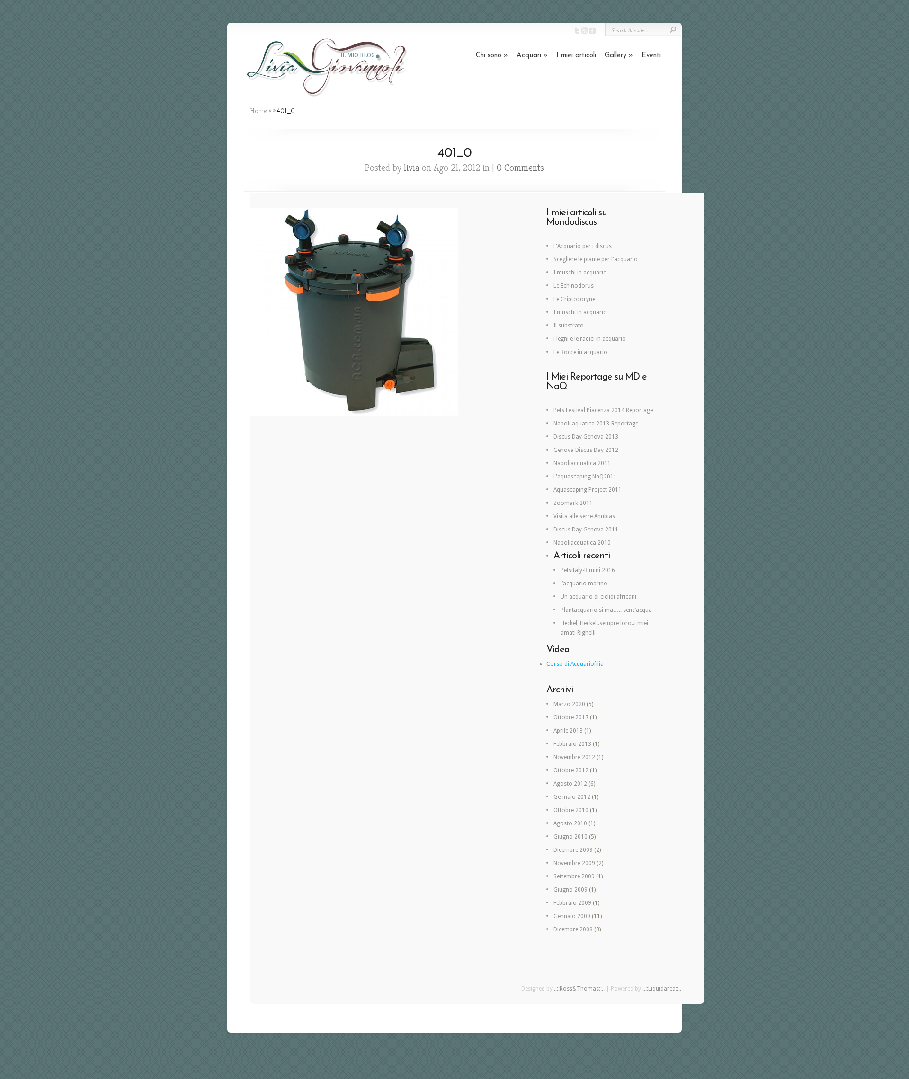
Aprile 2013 (568, 730)
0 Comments (520, 168)
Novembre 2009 (574, 863)
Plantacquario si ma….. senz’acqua (606, 610)
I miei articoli (576, 55)
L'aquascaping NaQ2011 (585, 476)
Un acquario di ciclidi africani (598, 596)
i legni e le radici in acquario (589, 339)
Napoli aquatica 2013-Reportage (595, 423)
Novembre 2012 (574, 757)
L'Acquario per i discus (582, 246)
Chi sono (492, 55)
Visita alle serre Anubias (584, 516)
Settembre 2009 (574, 876)
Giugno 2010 (570, 836)
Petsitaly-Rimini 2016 (588, 570)
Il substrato (568, 325)
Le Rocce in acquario (580, 352)
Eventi (651, 55)
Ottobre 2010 (570, 810)
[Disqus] (388, 551)
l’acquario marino (584, 583)
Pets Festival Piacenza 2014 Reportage (603, 410)
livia (411, 168)
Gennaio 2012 (571, 797)
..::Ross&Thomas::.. (579, 988)
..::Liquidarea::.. (661, 988)
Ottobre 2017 (570, 717)
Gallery (619, 55)
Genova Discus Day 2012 (585, 450)
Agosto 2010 (570, 823)
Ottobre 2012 (570, 770)
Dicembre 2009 (573, 850)
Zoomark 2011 (573, 503)
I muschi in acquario (580, 272)
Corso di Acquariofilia (575, 664)
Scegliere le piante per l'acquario (595, 259)
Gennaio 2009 (571, 916)
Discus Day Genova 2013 (585, 436)
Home (258, 110)
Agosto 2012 (570, 783)
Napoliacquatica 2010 (582, 543)
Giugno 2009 (570, 889)
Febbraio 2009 (572, 903)
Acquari (532, 55)
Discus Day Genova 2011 (585, 529)
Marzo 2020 (569, 704)
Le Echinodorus (573, 286)
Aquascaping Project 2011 (587, 489)
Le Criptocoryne (574, 299)
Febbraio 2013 (572, 744)
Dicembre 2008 (573, 929)
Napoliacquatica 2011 (582, 463)
